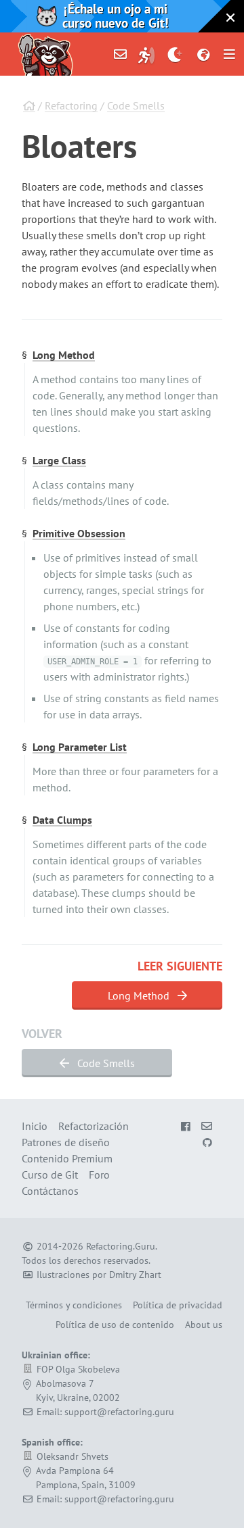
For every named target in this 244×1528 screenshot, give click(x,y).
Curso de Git (50, 1174)
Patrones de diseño (66, 1142)
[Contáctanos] (120, 54)
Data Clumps (62, 820)
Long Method (64, 355)
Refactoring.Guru (120, 1246)
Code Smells (136, 105)
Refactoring (71, 105)
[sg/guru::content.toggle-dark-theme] (175, 54)
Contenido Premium (67, 1158)
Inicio (34, 1125)
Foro (99, 1174)
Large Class (59, 460)
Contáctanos (50, 1190)
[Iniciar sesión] (146, 54)
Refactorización (93, 1125)
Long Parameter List (80, 747)
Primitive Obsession (79, 533)
